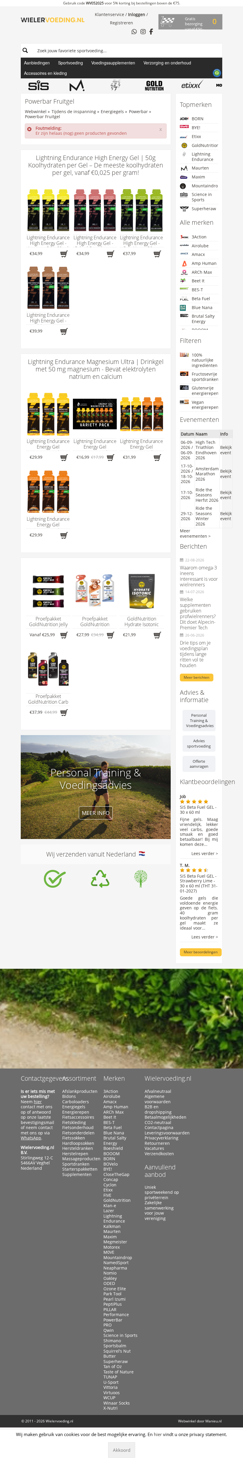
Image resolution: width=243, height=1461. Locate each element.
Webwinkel (36, 111)
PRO (107, 1325)
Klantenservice (109, 14)
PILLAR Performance (116, 1312)
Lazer (108, 1210)
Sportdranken (75, 1164)
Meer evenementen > (195, 533)
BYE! (196, 127)
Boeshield (113, 1148)
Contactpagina (159, 1127)
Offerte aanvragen (199, 764)
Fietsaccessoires (78, 1117)
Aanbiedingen (37, 63)
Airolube (200, 245)
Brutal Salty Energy (203, 318)
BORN (198, 118)
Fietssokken (73, 1138)
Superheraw (204, 208)
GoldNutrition (205, 145)
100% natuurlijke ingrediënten (205, 360)
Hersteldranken (77, 1148)
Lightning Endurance (202, 156)
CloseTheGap (116, 1174)
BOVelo (110, 1164)
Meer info (96, 812)
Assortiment (79, 1078)
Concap (110, 1179)
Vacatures (154, 1148)
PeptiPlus (112, 1304)
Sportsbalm (114, 1345)
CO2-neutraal (158, 1122)
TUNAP (110, 1377)
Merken (114, 1078)
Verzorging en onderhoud (167, 63)
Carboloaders (75, 1101)
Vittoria (110, 1387)
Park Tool (112, 1294)
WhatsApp (31, 1138)
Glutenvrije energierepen (205, 390)
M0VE (108, 1252)
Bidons (69, 1096)
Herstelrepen (75, 1153)
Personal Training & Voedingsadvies (200, 720)
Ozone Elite (114, 1288)
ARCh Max (202, 272)
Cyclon (109, 1185)
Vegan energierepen (205, 404)
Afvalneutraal (158, 1091)
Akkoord (121, 1450)
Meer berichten (196, 677)
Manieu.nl (213, 1421)
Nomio (109, 1273)
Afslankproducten (79, 1091)
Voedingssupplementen (113, 63)
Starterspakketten (79, 1169)
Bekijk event (226, 449)
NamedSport (116, 1262)
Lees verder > (204, 853)
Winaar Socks (116, 1403)
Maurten (200, 168)
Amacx (198, 254)
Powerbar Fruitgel (42, 116)
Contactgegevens (45, 1078)
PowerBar (112, 1320)
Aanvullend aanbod (160, 1171)
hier (38, 1101)
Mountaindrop (205, 186)
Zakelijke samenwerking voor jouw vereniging (159, 1210)
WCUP (109, 1397)
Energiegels (112, 111)
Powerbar (138, 111)
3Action (199, 237)
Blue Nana (202, 307)
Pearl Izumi (114, 1299)
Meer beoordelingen (201, 952)
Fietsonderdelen (78, 1133)
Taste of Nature (118, 1372)
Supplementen (77, 1174)
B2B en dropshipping (158, 1109)
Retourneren (157, 1143)
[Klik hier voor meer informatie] (55, 879)
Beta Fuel (201, 298)
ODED (109, 1283)
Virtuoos (111, 1392)
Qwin (108, 1330)
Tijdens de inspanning (74, 111)
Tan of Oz (112, 1366)
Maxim (198, 177)
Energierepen (75, 1112)
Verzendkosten (159, 1153)
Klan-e (109, 1205)
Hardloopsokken (78, 1143)
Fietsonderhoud (78, 1127)
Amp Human (204, 263)
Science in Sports (202, 196)
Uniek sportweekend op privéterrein (162, 1192)
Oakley (110, 1278)
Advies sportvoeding (199, 743)
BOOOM (111, 1153)
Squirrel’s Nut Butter (117, 1353)
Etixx (196, 136)
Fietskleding (74, 1122)
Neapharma (115, 1268)
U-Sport (111, 1382)
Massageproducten (80, 1158)
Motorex (111, 1247)
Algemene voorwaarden (158, 1099)
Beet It (198, 281)
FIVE (107, 1195)
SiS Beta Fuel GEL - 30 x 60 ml (198, 809)
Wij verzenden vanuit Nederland (92, 854)
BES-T (197, 289)
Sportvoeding (70, 63)
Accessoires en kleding (45, 73)
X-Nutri (110, 1408)
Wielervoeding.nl (168, 1078)
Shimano (112, 1340)
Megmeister (115, 1242)
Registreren (121, 23)
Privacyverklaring (161, 1138)
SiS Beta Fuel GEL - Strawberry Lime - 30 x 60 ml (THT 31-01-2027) (199, 883)
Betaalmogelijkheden (163, 1117)
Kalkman (112, 1226)
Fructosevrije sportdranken (205, 376)
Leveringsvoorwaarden (163, 1133)
